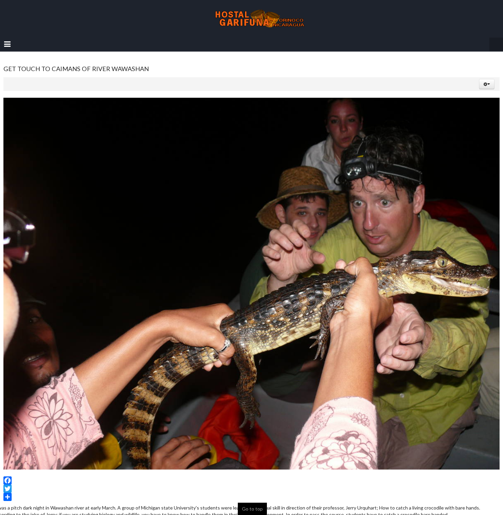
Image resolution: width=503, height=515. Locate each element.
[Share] (251, 490)
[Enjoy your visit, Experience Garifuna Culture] (251, 15)
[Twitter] (251, 482)
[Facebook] (251, 474)
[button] (486, 77)
